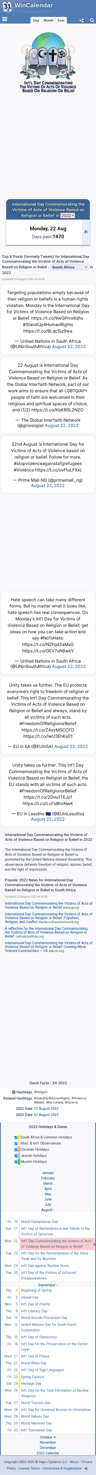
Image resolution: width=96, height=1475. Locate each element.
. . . (48, 1214)
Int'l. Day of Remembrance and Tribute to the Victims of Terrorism (55, 1231)
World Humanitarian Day (39, 1222)
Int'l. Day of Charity (35, 1304)
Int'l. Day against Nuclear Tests (45, 1266)
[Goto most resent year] (86, 232)
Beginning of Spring (36, 1290)
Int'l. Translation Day (36, 1430)
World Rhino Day (34, 1363)
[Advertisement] (48, 148)
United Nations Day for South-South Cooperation (48, 1327)
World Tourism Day (35, 1403)
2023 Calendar (48, 1453)
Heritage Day (31, 1383)
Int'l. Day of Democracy (39, 1337)
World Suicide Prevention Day (44, 1318)
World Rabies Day (35, 1416)
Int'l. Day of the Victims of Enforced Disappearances (48, 1275)
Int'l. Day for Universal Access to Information (55, 1410)
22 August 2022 (46, 1108)
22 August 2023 (46, 1115)
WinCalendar (34, 5)
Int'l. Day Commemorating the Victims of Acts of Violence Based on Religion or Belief (56, 1244)
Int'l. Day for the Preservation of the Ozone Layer (54, 1347)
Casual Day (29, 1297)
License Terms (29, 1468)
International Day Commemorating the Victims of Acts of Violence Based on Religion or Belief (49, 906)
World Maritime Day (36, 1423)
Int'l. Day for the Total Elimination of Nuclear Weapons (55, 1393)
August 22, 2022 (69, 346)
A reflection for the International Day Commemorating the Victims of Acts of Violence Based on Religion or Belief (46, 932)
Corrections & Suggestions (62, 1468)
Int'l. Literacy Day (34, 1311)
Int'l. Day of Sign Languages (42, 1370)
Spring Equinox (32, 1377)
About (74, 1462)
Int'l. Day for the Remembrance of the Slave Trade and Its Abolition (54, 1256)
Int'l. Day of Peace (35, 1356)
